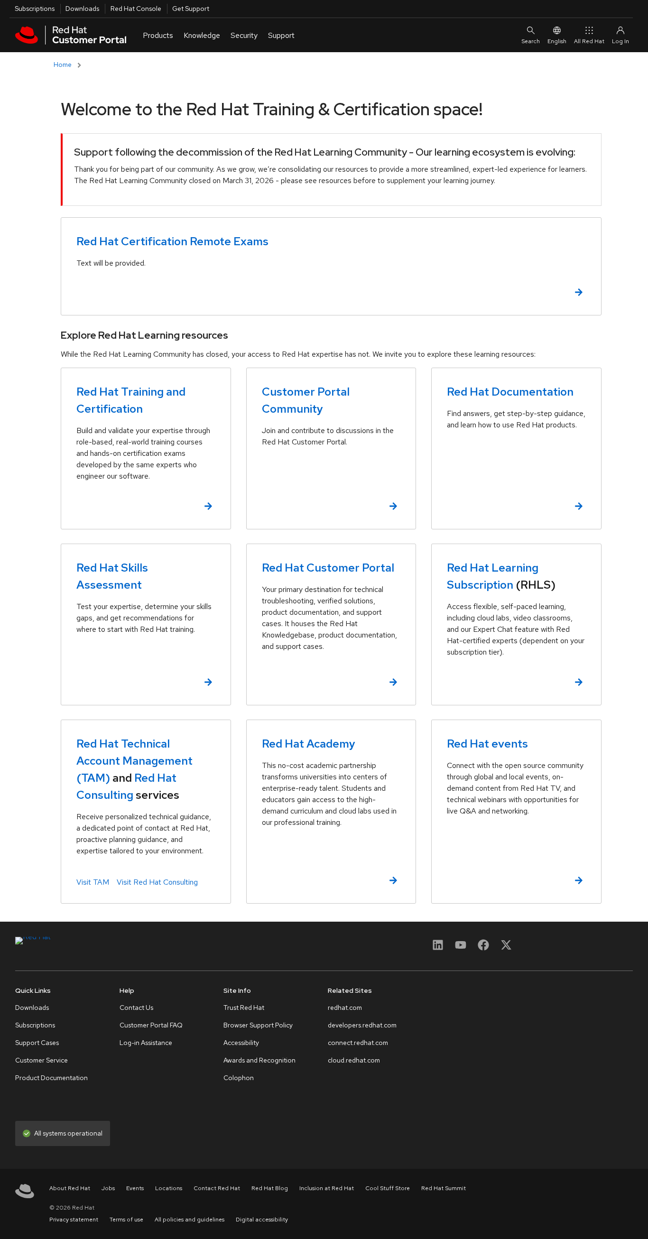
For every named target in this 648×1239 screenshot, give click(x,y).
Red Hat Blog (269, 1188)
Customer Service (41, 1060)
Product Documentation (51, 1077)
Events (135, 1188)
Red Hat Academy (308, 743)
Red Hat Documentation (510, 391)
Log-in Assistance (146, 1042)
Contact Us (136, 1007)
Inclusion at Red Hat (326, 1188)
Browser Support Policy (258, 1025)
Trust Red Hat (243, 1007)
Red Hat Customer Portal (328, 567)
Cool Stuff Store (387, 1188)
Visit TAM (92, 882)
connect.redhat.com (358, 1042)
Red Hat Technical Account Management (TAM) (134, 760)
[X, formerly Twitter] (506, 945)
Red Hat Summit (443, 1188)
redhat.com (345, 1007)
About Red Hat (69, 1188)
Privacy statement (73, 1219)
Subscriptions (35, 8)
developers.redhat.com (362, 1025)
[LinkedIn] (438, 948)
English (556, 41)
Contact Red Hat (217, 1188)
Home (63, 64)
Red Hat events (487, 743)
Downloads (82, 8)
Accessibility (241, 1042)
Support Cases (37, 1042)
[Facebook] (483, 948)
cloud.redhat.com (354, 1060)
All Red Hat (589, 41)
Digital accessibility (262, 1219)
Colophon (238, 1077)
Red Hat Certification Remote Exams (172, 241)
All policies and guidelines (189, 1219)
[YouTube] (460, 948)
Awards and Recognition (259, 1060)
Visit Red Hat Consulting (157, 882)
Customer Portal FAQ (151, 1025)
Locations (168, 1188)
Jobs (108, 1188)
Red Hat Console (136, 8)
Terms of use (126, 1219)
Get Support (190, 8)
